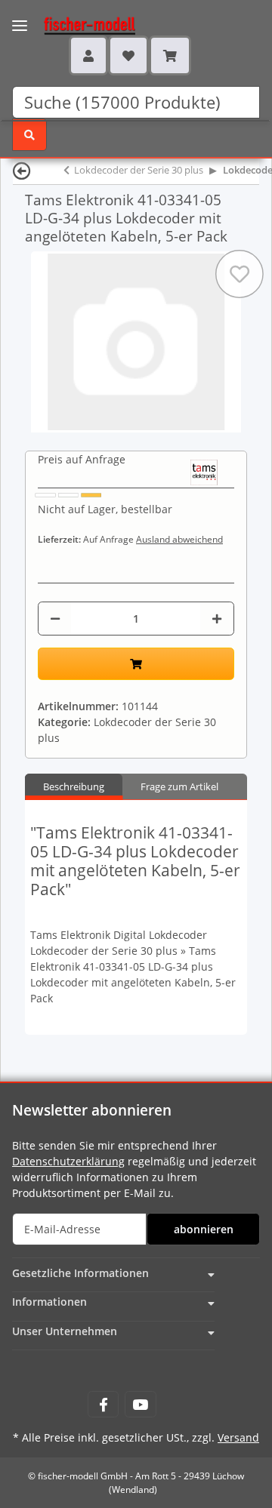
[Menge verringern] (55, 618)
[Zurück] (22, 170)
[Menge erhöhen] (216, 618)
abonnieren (203, 1229)
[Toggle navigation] (19, 16)
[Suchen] (29, 134)
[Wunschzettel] (128, 55)
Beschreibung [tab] (73, 786)
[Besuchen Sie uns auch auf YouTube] (140, 1404)
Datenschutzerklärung (68, 1161)
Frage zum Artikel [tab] (179, 786)
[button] (88, 55)
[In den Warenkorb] (136, 664)
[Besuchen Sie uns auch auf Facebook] (103, 1404)
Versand (238, 1437)
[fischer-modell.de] (75, 24)
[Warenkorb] (170, 55)
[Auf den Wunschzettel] (239, 274)
